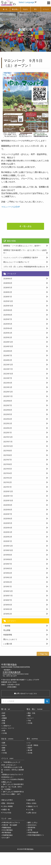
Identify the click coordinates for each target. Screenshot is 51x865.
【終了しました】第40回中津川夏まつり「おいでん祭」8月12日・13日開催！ (12, 786)
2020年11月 (8, 496)
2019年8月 (7, 559)
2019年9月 (7, 555)
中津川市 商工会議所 (9, 825)
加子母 (30, 830)
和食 (3, 720)
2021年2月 (7, 482)
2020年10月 (8, 500)
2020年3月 (7, 532)
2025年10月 (8, 306)
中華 (3, 731)
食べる (5, 9)
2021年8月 (7, 455)
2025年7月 (7, 319)
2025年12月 (8, 301)
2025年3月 (7, 333)
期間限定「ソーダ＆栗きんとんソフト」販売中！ (22, 246)
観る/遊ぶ (15, 9)
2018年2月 (7, 614)
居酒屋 (4, 718)
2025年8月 (7, 315)
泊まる (25, 9)
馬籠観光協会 (6, 827)
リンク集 (30, 809)
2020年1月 (7, 541)
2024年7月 (7, 355)
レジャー (31, 718)
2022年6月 (7, 410)
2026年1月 (7, 297)
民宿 (3, 750)
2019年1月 (7, 586)
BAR (3, 713)
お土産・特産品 (33, 745)
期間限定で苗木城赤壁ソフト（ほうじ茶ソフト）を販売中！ (25, 251)
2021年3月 (7, 478)
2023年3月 (7, 387)
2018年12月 (8, 591)
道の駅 (30, 750)
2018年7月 (7, 600)
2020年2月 (7, 537)
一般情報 (6, 626)
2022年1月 (7, 432)
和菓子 (30, 748)
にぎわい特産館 (7, 806)
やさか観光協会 (7, 830)
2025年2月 (7, 337)
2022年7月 (7, 405)
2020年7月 (7, 514)
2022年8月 (7, 401)
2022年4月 (7, 419)
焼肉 (3, 715)
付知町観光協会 (7, 835)
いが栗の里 (7, 644)
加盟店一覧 (6, 809)
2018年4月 (7, 605)
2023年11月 (8, 369)
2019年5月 (7, 568)
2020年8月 (7, 509)
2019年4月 (7, 573)
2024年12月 (8, 342)
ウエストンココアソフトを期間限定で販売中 (20, 257)
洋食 (3, 723)
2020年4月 (7, 528)
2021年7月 (7, 460)
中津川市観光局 (33, 832)
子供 (29, 720)
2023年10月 (8, 374)
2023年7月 (7, 378)
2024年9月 (7, 351)
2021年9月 (7, 450)
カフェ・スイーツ (8, 728)
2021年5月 (7, 469)
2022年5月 (7, 414)
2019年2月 (7, 582)
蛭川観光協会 (6, 832)
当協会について (32, 806)
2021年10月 (8, 446)
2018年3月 (7, 609)
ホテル (4, 745)
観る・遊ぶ (34, 709)
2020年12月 (8, 491)
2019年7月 (7, 564)
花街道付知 (31, 827)
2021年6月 (7, 464)
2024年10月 (8, 346)
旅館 (3, 748)
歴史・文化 (31, 713)
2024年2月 (7, 360)
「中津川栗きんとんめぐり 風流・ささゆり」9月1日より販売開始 (12, 769)
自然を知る (31, 800)
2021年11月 (8, 442)
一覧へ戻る (27, 226)
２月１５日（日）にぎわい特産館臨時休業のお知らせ (24, 267)
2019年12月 (8, 546)
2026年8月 (7, 278)
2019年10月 (8, 550)
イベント (46, 9)
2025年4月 (7, 328)
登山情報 (6, 630)
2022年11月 (8, 396)
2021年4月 (7, 473)
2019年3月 (7, 577)
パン (29, 743)
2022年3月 (7, 423)
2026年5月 (7, 287)
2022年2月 (7, 428)
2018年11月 (8, 596)
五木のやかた (32, 825)
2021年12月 (8, 437)
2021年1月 (7, 487)
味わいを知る (31, 803)
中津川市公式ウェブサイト (11, 822)
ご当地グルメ (6, 726)
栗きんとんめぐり (10, 639)
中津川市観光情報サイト (36, 835)
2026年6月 (7, 283)
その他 (4, 733)
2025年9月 (7, 310)
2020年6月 (7, 518)
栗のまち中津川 (7, 800)
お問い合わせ (31, 813)
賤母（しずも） (33, 822)
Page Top (43, 654)
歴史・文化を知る (8, 803)
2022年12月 (8, 392)
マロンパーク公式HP (10, 207)
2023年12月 (8, 364)
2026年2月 (7, 292)
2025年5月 (7, 324)
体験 (29, 715)
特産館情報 (7, 635)
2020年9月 (7, 505)
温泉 (3, 743)
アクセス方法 (6, 813)
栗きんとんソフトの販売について (16, 262)
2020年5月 (7, 523)
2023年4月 (7, 383)
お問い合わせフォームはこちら (26, 693)
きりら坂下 (6, 837)
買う (35, 9)
